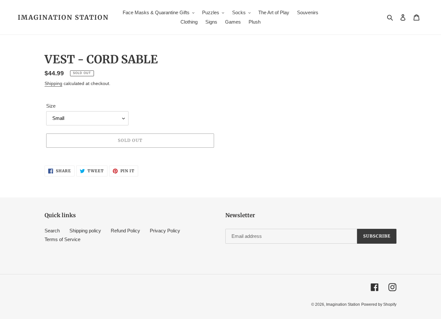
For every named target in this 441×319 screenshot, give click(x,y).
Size (51, 106)
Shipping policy (85, 230)
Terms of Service (62, 239)
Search (52, 230)
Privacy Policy (165, 230)
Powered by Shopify (378, 304)
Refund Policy (125, 230)
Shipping (53, 83)
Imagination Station (63, 17)
